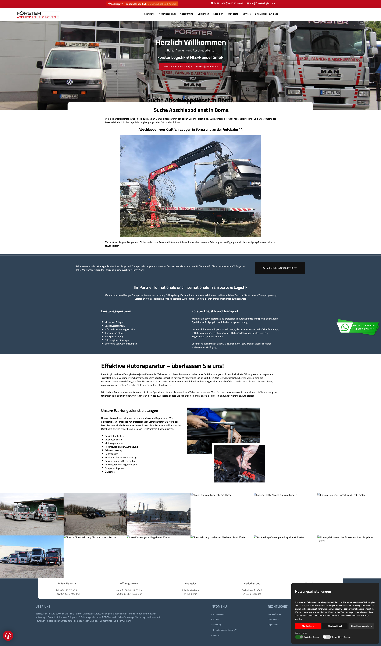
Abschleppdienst (167, 13)
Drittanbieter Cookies (341, 637)
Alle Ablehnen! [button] (308, 626)
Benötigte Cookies (312, 637)
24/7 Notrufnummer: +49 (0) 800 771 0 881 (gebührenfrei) (191, 66)
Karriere (246, 13)
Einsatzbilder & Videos (266, 13)
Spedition (218, 13)
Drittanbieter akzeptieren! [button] (361, 626)
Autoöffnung (186, 13)
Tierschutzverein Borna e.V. (225, 630)
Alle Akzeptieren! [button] (335, 626)
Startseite (149, 13)
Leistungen (203, 13)
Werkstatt (233, 13)
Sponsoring (216, 625)
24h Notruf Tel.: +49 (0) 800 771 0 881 (280, 268)
